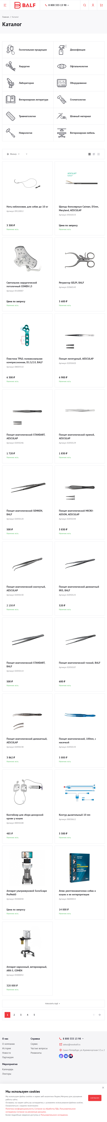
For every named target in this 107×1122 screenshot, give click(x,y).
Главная (5, 17)
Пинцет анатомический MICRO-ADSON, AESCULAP (76, 512)
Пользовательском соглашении (54, 1115)
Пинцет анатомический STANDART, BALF (26, 664)
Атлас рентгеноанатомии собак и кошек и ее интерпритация (77, 892)
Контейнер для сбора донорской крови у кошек (25, 816)
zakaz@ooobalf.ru (71, 1044)
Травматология (27, 116)
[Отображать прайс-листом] (98, 154)
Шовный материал (80, 116)
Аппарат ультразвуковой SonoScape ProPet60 (27, 892)
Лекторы (6, 1073)
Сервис (34, 1043)
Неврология (25, 132)
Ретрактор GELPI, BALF (71, 282)
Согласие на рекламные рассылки (31, 1112)
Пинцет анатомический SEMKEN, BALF (25, 512)
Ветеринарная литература (33, 99)
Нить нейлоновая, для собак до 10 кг (27, 206)
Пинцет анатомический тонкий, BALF (79, 662)
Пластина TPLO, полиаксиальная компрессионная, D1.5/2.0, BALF (25, 360)
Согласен (94, 1098)
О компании (8, 1043)
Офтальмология (79, 66)
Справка (35, 1038)
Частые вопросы (39, 1048)
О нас (5, 1038)
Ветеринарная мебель (82, 132)
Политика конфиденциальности (20, 1108)
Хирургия (24, 66)
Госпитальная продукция (33, 49)
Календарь (7, 1069)
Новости (6, 1052)
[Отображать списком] (94, 154)
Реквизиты (36, 1052)
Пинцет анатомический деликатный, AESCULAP (27, 740)
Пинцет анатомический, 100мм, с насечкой (77, 740)
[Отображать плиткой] (89, 154)
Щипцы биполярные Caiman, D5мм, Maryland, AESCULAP (79, 208)
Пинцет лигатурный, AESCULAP (76, 358)
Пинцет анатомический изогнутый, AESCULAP (26, 588)
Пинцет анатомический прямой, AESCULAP (77, 436)
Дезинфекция (77, 49)
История (6, 1048)
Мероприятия (9, 1064)
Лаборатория (26, 83)
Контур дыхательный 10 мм (74, 814)
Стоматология (78, 99)
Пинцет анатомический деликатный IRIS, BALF (79, 588)
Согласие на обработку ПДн (46, 1108)
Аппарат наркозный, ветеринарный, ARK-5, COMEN (27, 968)
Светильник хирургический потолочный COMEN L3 (22, 284)
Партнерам (8, 1057)
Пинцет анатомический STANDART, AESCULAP (26, 436)
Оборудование (78, 83)
